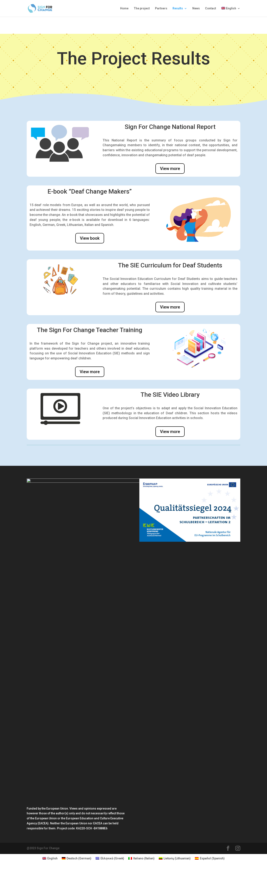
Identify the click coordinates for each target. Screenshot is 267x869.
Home (124, 8)
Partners (161, 8)
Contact (210, 8)
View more (170, 168)
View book (89, 238)
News (196, 8)
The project (142, 8)
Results (178, 8)
